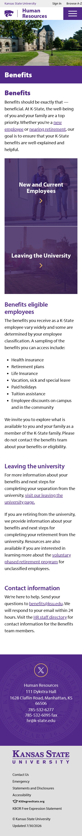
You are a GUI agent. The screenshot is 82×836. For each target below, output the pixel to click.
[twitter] (41, 670)
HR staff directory (50, 617)
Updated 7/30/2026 (27, 826)
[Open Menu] (72, 13)
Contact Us (21, 774)
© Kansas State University (32, 819)
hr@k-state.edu (41, 720)
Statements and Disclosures (33, 788)
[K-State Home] (9, 13)
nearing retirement (47, 129)
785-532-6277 (41, 709)
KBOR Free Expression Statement (37, 808)
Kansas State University (20, 3)
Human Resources (34, 13)
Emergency (21, 781)
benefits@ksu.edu (46, 603)
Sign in (57, 3)
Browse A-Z (74, 3)
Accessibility (22, 795)
